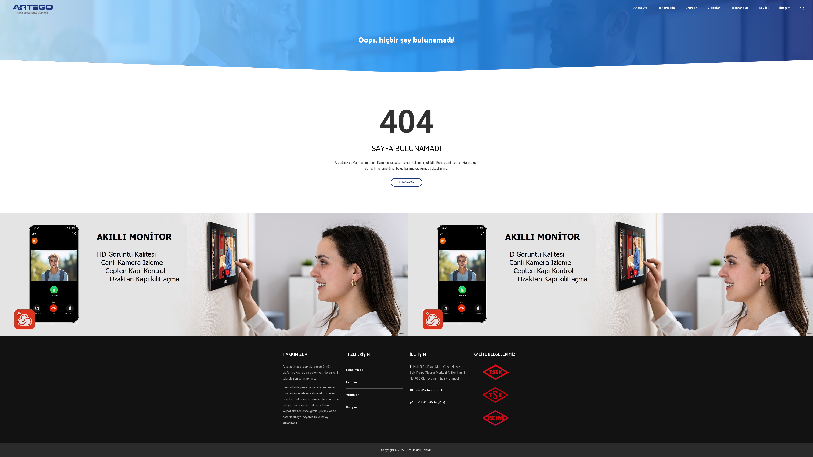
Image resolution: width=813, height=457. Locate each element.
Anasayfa (640, 8)
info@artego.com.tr (429, 390)
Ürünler (691, 8)
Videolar (713, 8)
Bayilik (764, 8)
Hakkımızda (666, 8)
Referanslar (739, 8)
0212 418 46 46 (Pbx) (430, 402)
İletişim (785, 8)
